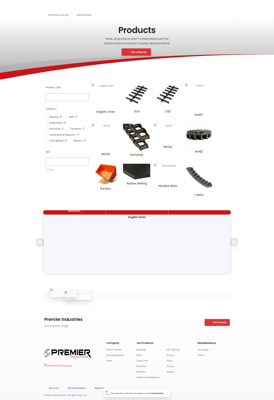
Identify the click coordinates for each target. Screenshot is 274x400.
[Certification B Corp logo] (58, 365)
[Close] (167, 393)
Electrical (55, 128)
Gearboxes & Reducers (63, 134)
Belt (71, 116)
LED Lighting (56, 140)
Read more (74, 210)
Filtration (76, 128)
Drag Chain (56, 122)
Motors (78, 140)
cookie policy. (157, 393)
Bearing (54, 116)
